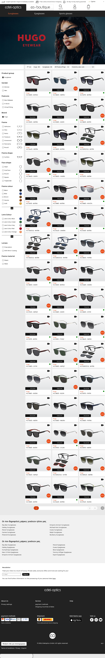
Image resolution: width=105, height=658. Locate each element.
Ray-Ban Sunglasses (9, 525)
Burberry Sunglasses (57, 535)
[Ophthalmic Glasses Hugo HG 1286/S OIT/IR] (92, 296)
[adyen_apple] (19, 619)
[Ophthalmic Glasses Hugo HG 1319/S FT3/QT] (65, 324)
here (54, 578)
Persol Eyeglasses (59, 545)
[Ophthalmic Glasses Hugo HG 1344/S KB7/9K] (38, 134)
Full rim (6, 157)
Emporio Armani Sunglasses (59, 525)
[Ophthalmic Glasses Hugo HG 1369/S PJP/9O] (92, 405)
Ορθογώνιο (7, 126)
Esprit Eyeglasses (59, 555)
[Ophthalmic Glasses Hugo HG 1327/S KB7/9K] (92, 161)
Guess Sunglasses (56, 530)
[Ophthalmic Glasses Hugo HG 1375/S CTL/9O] (65, 432)
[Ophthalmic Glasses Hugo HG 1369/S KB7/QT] (65, 351)
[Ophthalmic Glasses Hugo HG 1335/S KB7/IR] (38, 405)
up (102, 643)
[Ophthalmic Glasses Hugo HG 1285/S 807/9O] (65, 134)
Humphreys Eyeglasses (10, 550)
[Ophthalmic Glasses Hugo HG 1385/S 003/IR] (38, 269)
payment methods (41, 604)
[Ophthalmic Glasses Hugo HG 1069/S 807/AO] (38, 79)
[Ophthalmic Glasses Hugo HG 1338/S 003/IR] (65, 296)
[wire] (25, 619)
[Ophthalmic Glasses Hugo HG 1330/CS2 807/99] (38, 242)
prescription (8, 247)
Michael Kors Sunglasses (58, 527)
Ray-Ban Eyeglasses (9, 545)
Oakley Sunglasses (8, 527)
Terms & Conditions (8, 648)
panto (6, 133)
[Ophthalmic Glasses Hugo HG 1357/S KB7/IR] (92, 432)
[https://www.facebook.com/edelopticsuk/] (92, 620)
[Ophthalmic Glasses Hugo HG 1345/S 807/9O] (65, 486)
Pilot (5, 130)
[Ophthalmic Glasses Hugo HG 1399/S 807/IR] (38, 486)
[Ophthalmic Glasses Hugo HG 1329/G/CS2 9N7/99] (65, 242)
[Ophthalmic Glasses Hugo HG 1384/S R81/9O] (92, 324)
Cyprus (93, 1)
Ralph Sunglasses (56, 532)
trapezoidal (7, 181)
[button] (13, 7)
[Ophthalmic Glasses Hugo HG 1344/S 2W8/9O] (65, 215)
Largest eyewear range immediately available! (20, 1)
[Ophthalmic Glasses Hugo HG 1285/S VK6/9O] (65, 161)
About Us (4, 601)
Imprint (23, 648)
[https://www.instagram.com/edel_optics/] (96, 620)
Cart (88, 9)
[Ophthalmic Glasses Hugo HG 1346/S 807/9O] (92, 215)
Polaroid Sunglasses (9, 535)
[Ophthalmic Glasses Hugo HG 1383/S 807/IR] (92, 106)
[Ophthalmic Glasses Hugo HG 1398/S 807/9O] (65, 188)
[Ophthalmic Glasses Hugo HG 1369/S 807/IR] (38, 432)
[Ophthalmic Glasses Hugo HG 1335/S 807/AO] (65, 269)
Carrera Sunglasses (8, 532)
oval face (7, 170)
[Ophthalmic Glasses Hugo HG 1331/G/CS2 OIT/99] (65, 459)
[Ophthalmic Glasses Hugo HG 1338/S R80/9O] (65, 405)
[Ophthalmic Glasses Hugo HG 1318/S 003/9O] (38, 378)
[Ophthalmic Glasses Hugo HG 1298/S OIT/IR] (38, 351)
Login (74, 9)
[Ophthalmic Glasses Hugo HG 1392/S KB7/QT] (38, 459)
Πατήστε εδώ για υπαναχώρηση (14, 644)
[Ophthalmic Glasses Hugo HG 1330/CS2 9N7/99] (38, 215)
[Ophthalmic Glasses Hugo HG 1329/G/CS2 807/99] (92, 351)
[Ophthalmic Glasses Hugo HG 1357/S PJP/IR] (92, 378)
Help (71, 601)
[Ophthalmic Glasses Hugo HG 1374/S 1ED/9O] (92, 486)
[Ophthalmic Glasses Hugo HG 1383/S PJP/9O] (92, 242)
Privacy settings (6, 604)
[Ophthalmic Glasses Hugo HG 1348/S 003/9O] (92, 269)
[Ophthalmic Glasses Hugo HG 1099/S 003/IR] (65, 106)
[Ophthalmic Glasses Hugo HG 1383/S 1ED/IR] (65, 378)
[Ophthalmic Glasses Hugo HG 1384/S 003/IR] (38, 161)
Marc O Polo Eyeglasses (10, 552)
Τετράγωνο (7, 137)
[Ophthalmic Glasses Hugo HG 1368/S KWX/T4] (92, 188)
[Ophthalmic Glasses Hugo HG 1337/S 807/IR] (38, 324)
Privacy (17, 648)
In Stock (6, 103)
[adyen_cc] (2, 619)
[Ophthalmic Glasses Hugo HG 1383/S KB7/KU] (65, 79)
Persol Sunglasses (8, 530)
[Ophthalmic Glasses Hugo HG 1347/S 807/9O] (38, 188)
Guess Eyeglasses (59, 547)
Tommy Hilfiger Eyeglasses (62, 552)
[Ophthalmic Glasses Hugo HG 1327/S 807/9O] (92, 79)
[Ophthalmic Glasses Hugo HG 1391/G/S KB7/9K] (92, 459)
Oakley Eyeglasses (8, 547)
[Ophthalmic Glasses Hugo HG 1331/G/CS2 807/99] (92, 134)
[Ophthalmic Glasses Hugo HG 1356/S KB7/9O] (38, 106)
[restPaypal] (13, 619)
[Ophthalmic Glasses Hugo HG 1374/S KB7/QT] (38, 296)
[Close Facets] (12, 67)
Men (5, 90)
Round (6, 174)
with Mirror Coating (10, 250)
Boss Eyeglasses (58, 550)
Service (38, 601)
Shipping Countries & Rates (44, 607)
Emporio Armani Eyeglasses (11, 555)
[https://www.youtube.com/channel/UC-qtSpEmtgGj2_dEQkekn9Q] (100, 620)
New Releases (8, 100)
